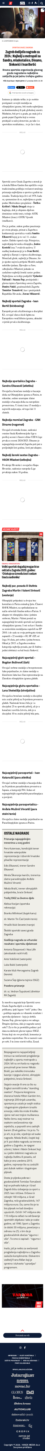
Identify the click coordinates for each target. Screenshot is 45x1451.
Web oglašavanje (30, 1361)
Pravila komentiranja (21, 1358)
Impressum (12, 1355)
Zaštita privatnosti (12, 1361)
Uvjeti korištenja (27, 1355)
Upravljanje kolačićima (22, 1369)
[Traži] (42, 3)
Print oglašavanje (22, 1363)
